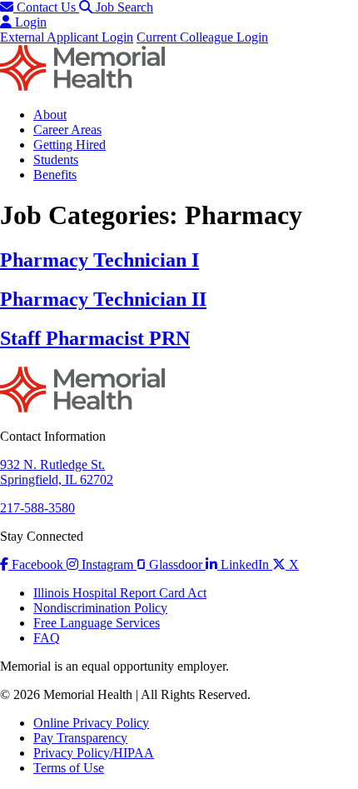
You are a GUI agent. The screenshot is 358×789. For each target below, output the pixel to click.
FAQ (46, 638)
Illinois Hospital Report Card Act (119, 593)
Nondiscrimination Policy (100, 608)
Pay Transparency (80, 738)
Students (55, 159)
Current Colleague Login (202, 37)
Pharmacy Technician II (103, 299)
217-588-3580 (37, 508)
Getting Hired (69, 144)
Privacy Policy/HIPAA (93, 753)
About (50, 114)
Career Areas (67, 129)
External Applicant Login (66, 37)
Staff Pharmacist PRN (95, 338)
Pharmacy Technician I (99, 260)
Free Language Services (96, 623)
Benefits (55, 174)
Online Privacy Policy (91, 723)
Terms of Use (68, 768)
